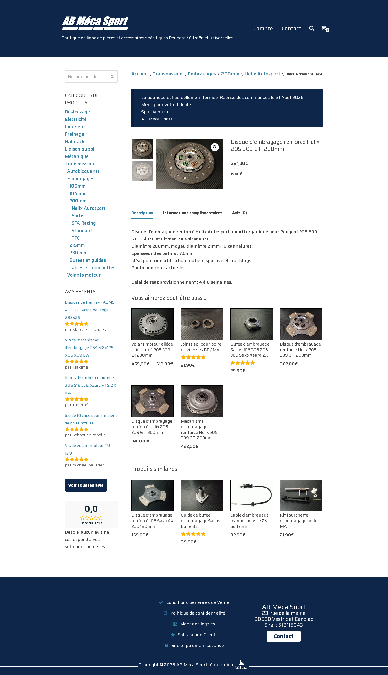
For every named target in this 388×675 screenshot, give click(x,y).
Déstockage (77, 111)
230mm (77, 252)
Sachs (78, 215)
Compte (263, 28)
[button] (215, 147)
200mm (77, 200)
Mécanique (77, 156)
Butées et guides (87, 260)
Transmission (79, 163)
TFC (76, 238)
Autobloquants (83, 171)
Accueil (139, 74)
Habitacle (75, 141)
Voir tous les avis (86, 485)
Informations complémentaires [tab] (192, 213)
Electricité (76, 119)
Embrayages (80, 178)
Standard (82, 230)
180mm (77, 186)
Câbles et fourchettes (92, 267)
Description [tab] (142, 213)
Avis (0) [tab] (239, 213)
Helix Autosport (89, 208)
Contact (292, 28)
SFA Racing (84, 223)
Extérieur (75, 126)
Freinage (74, 134)
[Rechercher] (113, 76)
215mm (77, 245)
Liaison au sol (79, 149)
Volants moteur (84, 275)
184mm (77, 193)
